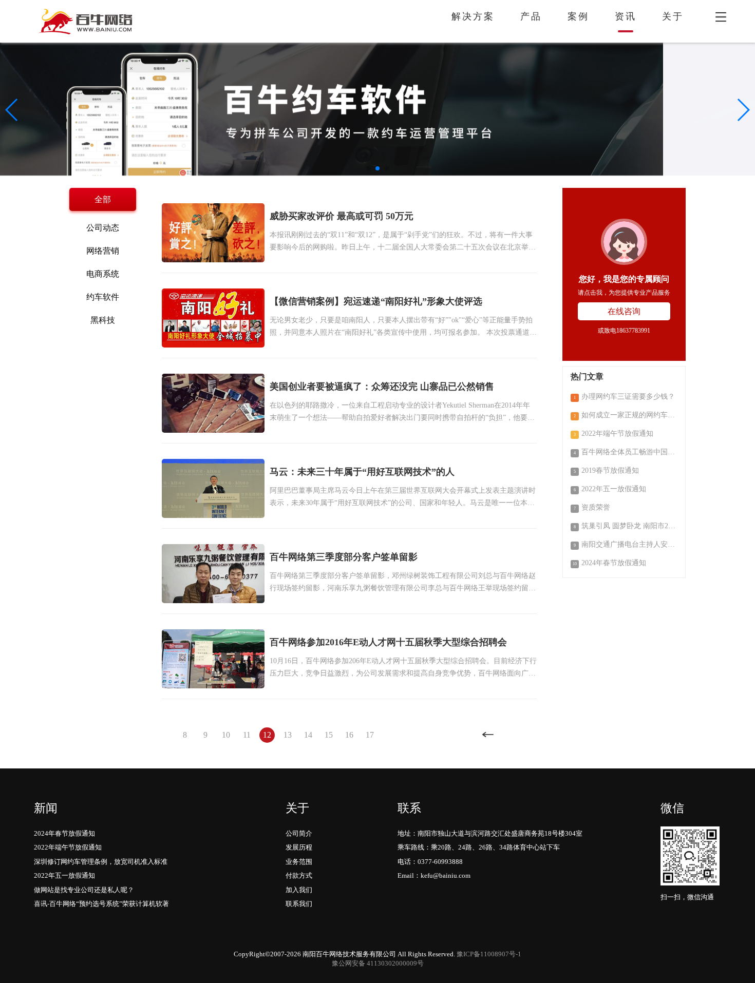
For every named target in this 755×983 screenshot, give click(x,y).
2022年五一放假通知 (610, 489)
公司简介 (299, 833)
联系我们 (299, 904)
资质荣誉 (592, 507)
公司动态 (102, 227)
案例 (578, 16)
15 (329, 734)
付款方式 (299, 875)
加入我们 (299, 890)
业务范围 (299, 861)
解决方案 (473, 16)
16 (349, 734)
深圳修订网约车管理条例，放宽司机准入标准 (100, 861)
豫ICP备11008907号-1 (489, 954)
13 (288, 734)
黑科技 (102, 320)
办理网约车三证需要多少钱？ (624, 396)
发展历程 (299, 847)
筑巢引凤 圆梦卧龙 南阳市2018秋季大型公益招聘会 (625, 526)
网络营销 (102, 250)
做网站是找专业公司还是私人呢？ (84, 890)
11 (247, 734)
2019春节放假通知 (606, 470)
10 (226, 734)
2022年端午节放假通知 (613, 433)
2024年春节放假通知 (609, 563)
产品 (531, 16)
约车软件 (102, 297)
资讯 (625, 16)
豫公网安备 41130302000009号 (378, 963)
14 (308, 734)
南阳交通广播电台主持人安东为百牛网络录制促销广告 (625, 544)
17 (370, 734)
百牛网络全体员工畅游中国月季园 (625, 452)
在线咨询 (624, 311)
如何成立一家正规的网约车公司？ (625, 415)
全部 (103, 199)
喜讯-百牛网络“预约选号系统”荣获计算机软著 (101, 904)
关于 (673, 16)
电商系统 (102, 273)
